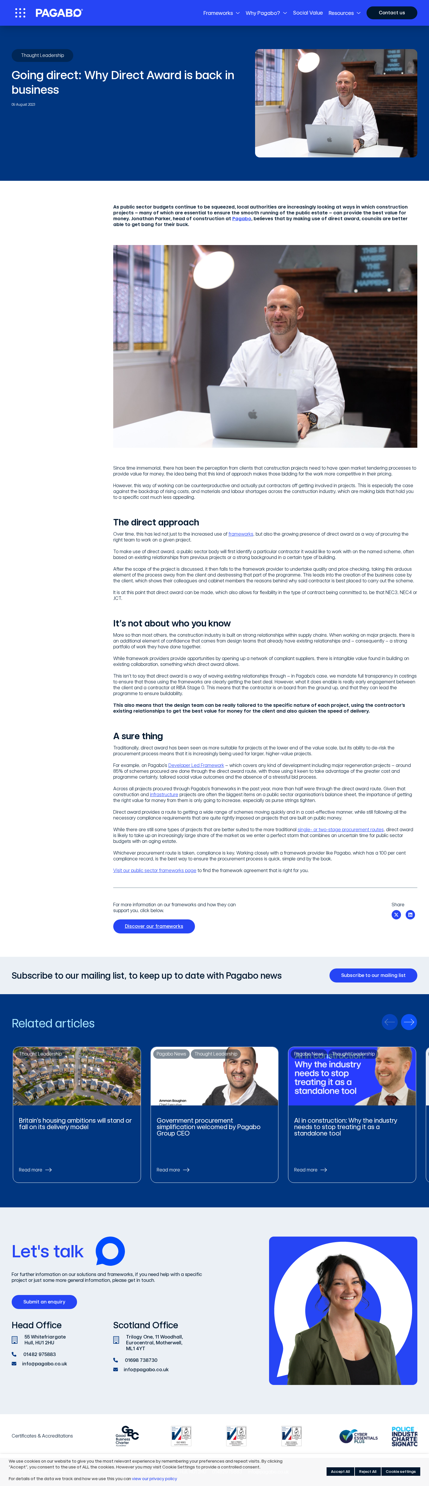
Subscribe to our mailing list (373, 975)
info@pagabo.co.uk (44, 1364)
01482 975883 (39, 1354)
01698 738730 (141, 1360)
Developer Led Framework (196, 765)
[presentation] (390, 1022)
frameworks (241, 534)
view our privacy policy (154, 1478)
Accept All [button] (340, 1471)
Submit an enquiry (44, 1302)
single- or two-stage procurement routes (341, 829)
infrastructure (164, 794)
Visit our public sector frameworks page (154, 870)
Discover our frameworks (154, 926)
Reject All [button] (367, 1471)
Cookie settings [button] (401, 1471)
